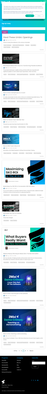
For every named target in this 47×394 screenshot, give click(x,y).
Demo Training (7, 47)
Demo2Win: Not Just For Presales (12, 213)
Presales (27, 45)
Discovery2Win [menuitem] (5, 362)
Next (31, 350)
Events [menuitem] (18, 367)
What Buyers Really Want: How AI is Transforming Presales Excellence (22, 65)
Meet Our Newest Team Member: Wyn (13, 120)
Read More (42, 49)
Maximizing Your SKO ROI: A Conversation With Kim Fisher (19, 186)
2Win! (6, 40)
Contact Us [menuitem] (19, 369)
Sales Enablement (31, 195)
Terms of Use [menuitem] (9, 385)
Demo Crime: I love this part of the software (15, 293)
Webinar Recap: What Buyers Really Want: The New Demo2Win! (20, 253)
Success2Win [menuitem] (4, 369)
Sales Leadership (7, 153)
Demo (5, 74)
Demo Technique (7, 45)
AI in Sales (39, 127)
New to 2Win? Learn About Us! (11, 146)
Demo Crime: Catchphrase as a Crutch (14, 93)
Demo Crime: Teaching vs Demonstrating (15, 334)
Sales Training (23, 195)
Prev (16, 350)
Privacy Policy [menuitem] (4, 385)
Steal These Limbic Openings (18, 37)
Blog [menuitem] (18, 365)
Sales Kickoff (6, 195)
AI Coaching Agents (31, 127)
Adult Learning (21, 262)
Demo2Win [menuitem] (4, 360)
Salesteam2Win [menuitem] (5, 365)
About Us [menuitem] (18, 362)
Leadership (15, 153)
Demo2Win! (33, 45)
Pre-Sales (39, 195)
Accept (29, 15)
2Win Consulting (15, 47)
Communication (7, 302)
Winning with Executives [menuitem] (6, 372)
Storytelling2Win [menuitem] (5, 367)
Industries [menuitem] (19, 360)
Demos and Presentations (18, 45)
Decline (39, 15)
